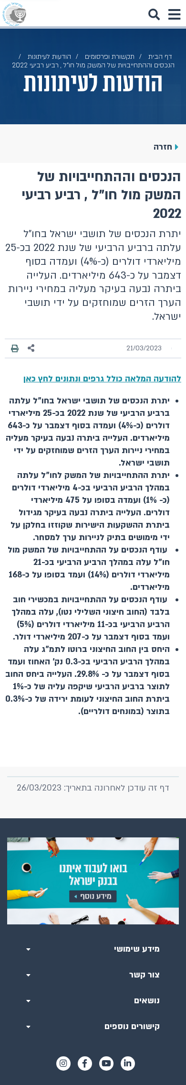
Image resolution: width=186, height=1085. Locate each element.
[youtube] (106, 1063)
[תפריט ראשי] (174, 14)
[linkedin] (128, 1063)
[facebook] (85, 1063)
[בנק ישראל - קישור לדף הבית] (14, 14)
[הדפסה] (15, 348)
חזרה (163, 146)
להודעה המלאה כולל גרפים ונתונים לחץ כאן (102, 378)
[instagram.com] (63, 1063)
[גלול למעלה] (93, 818)
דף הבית (160, 56)
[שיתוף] (31, 348)
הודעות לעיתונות (49, 56)
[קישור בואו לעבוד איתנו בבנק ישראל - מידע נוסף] (93, 880)
